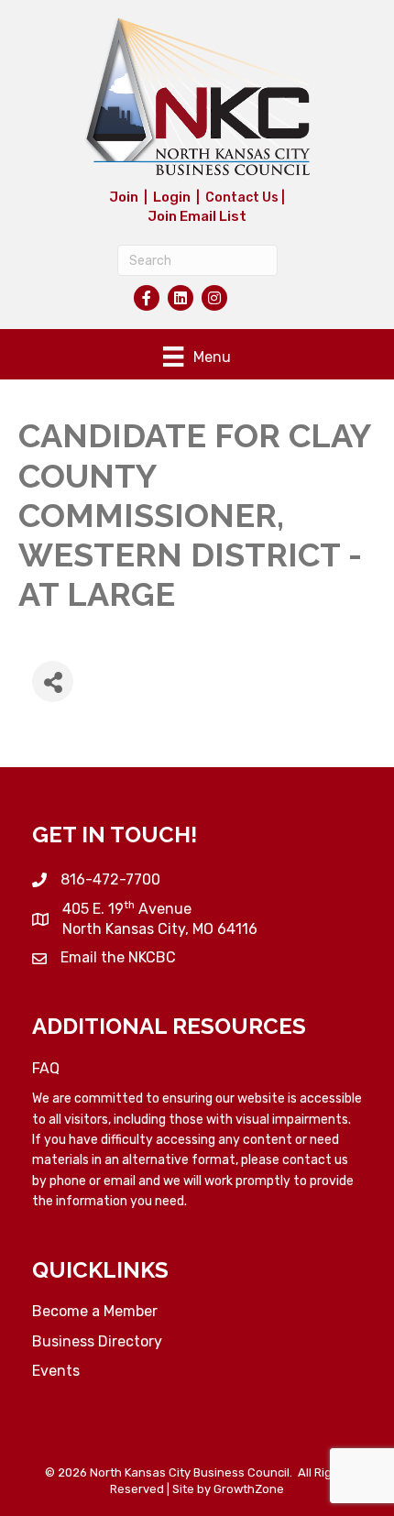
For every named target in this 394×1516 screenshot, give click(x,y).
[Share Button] (52, 681)
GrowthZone (248, 1489)
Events (56, 1370)
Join (123, 197)
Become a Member (95, 1311)
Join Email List (197, 216)
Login (172, 197)
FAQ (46, 1068)
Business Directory (97, 1341)
